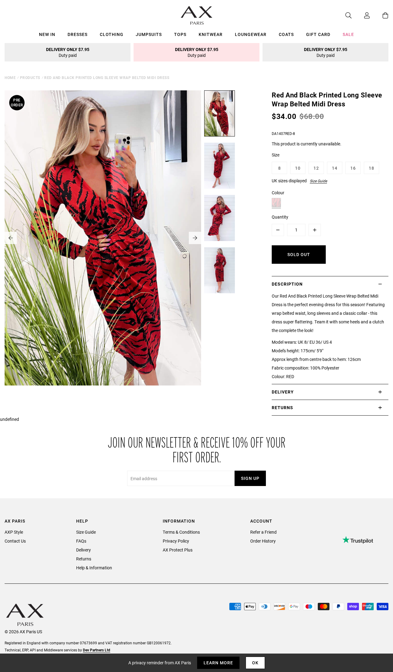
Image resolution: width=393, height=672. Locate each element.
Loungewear (251, 34)
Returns (83, 559)
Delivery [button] (283, 392)
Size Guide (318, 180)
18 (371, 168)
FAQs (81, 541)
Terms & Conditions (181, 532)
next (195, 238)
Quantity (280, 217)
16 (353, 168)
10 (298, 168)
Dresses (78, 34)
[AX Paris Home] (196, 15)
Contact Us (15, 541)
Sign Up (250, 478)
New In (47, 34)
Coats (286, 34)
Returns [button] (282, 407)
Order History (263, 541)
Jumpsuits (149, 34)
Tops (180, 34)
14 (334, 168)
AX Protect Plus (178, 550)
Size (275, 155)
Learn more (218, 663)
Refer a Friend (263, 532)
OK (255, 663)
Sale (348, 34)
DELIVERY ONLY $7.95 (67, 52)
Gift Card (318, 34)
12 (316, 168)
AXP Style (14, 532)
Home (10, 77)
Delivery (83, 550)
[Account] (361, 15)
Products (30, 77)
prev (11, 238)
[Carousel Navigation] (103, 238)
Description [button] (287, 284)
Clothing (111, 34)
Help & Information (94, 568)
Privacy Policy (176, 541)
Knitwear (211, 34)
